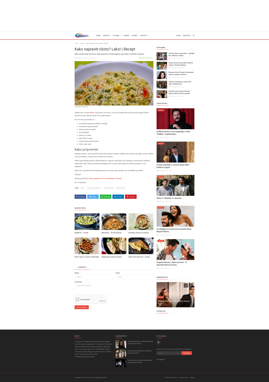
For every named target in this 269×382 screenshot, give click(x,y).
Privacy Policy (183, 377)
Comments (82, 267)
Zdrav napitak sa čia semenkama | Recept (105, 178)
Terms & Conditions (171, 377)
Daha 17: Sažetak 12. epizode (169, 198)
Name (77, 273)
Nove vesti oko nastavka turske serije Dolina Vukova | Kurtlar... (140, 361)
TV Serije (116, 35)
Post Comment (81, 307)
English (161, 359)
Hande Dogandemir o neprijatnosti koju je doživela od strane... (140, 342)
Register (186, 35)
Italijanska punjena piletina (112, 257)
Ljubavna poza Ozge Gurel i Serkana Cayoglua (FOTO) (140, 352)
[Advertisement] (134, 15)
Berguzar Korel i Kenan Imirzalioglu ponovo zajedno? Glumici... (181, 73)
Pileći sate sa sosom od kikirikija (87, 257)
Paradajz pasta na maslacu (139, 233)
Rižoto (83, 188)
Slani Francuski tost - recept (139, 257)
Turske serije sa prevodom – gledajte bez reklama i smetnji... (181, 54)
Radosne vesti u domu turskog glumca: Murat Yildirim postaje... (180, 92)
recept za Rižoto (108, 188)
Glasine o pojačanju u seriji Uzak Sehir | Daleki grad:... (180, 83)
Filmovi (126, 35)
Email (118, 273)
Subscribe (186, 353)
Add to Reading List (146, 58)
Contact (143, 35)
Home (98, 35)
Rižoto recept (121, 188)
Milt (170, 58)
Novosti (106, 35)
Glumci (134, 35)
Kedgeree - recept (81, 233)
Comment (78, 282)
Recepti (82, 43)
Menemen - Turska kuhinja (111, 233)
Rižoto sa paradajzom (94, 188)
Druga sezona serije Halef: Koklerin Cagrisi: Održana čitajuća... (181, 64)
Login (178, 35)
